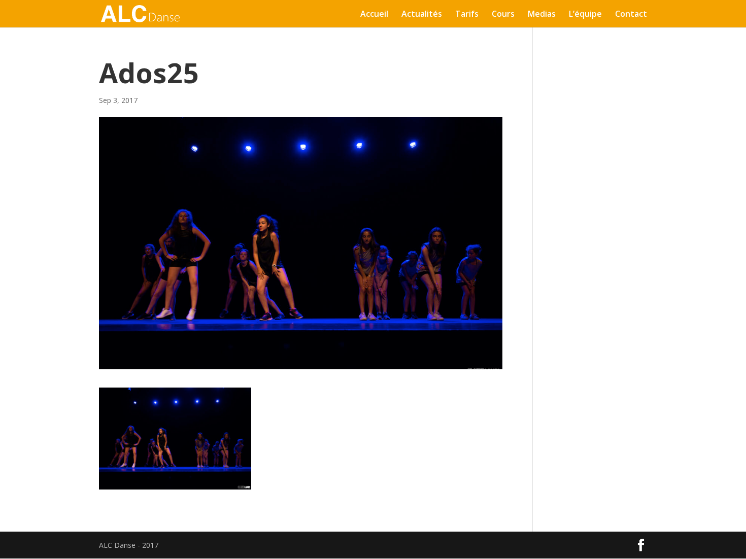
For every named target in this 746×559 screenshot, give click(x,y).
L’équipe (585, 14)
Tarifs (467, 14)
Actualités (421, 14)
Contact (631, 14)
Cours (503, 14)
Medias (542, 14)
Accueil (374, 14)
